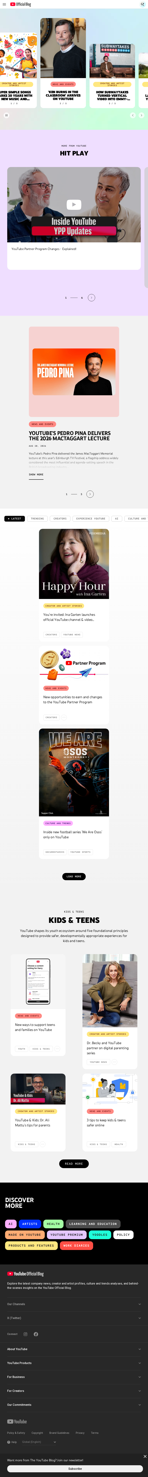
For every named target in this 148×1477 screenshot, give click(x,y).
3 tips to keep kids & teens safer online (106, 1122)
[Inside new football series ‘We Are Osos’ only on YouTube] (74, 772)
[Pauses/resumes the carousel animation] (6, 115)
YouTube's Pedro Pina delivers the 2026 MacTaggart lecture (69, 436)
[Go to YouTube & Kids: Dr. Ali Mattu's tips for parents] (38, 1089)
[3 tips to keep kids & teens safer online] (109, 1089)
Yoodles (100, 1234)
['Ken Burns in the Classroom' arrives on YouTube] (61, 48)
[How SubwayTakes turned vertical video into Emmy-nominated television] (110, 61)
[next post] (90, 494)
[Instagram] (25, 1334)
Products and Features (31, 1245)
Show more (36, 474)
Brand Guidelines (59, 1432)
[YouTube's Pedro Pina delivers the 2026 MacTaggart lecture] (74, 372)
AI (11, 1224)
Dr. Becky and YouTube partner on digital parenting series (108, 1048)
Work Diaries (77, 1245)
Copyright (37, 1432)
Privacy (80, 1432)
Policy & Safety (16, 1432)
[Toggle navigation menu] (4, 4)
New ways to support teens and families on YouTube (35, 1027)
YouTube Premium (67, 1234)
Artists (30, 1224)
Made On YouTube (25, 1234)
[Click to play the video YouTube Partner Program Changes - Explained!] (74, 204)
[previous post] (58, 494)
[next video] (91, 297)
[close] (145, 1456)
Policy (123, 1234)
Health (53, 1224)
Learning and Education (93, 1224)
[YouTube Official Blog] (20, 4)
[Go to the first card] (133, 115)
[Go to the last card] (141, 115)
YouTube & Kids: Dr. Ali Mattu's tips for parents (32, 1122)
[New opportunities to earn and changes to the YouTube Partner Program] (74, 663)
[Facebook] (36, 1334)
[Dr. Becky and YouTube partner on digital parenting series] (109, 990)
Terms (95, 1432)
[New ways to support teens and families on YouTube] (38, 981)
